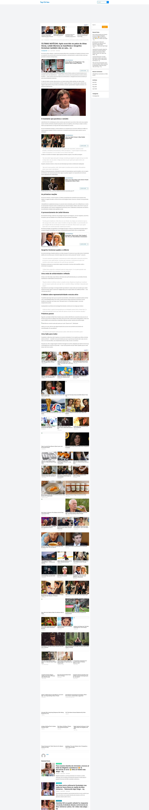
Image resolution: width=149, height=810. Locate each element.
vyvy (49, 50)
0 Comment (58, 50)
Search (94, 24)
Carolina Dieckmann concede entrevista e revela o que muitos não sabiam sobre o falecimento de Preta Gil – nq (100, 58)
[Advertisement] (74, 13)
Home (42, 39)
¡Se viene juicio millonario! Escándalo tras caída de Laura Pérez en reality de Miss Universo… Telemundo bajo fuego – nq (100, 44)
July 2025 (94, 82)
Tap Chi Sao (44, 2)
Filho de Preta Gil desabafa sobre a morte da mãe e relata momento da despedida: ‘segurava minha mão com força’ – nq (100, 64)
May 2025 (95, 86)
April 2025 (95, 88)
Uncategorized (46, 39)
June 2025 (95, 84)
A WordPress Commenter (98, 74)
